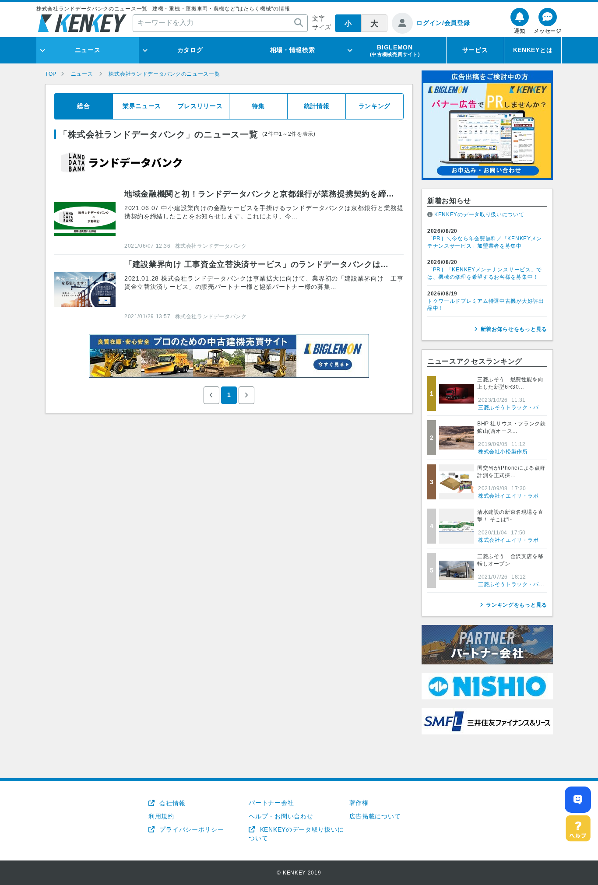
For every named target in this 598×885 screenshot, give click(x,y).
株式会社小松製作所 (503, 452)
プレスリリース (200, 105)
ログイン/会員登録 (443, 22)
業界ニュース (142, 105)
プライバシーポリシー (191, 829)
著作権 (359, 802)
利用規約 (161, 816)
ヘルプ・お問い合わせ (281, 816)
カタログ (190, 49)
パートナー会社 (271, 802)
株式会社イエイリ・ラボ (508, 496)
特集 (258, 105)
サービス (475, 49)
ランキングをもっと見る (516, 605)
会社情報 (171, 803)
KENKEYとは (533, 49)
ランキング (375, 105)
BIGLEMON (395, 50)
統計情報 (317, 105)
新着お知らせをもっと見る (514, 329)
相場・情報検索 (292, 49)
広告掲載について (375, 816)
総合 (83, 105)
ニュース (88, 49)
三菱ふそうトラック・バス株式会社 (522, 407)
